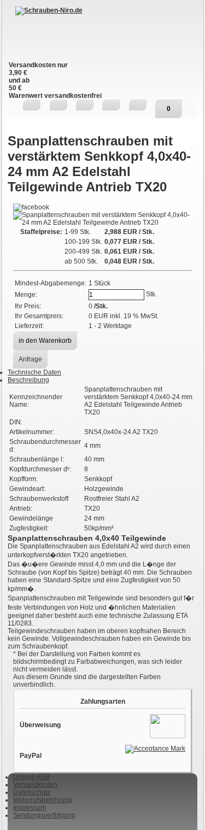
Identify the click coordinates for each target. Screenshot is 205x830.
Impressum (29, 807)
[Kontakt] (84, 105)
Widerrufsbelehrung (42, 800)
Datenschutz (31, 792)
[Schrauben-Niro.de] (102, 34)
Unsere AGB (31, 777)
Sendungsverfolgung (44, 815)
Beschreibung (28, 380)
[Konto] (138, 105)
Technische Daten (34, 372)
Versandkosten (35, 784)
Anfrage (30, 359)
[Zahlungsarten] (167, 725)
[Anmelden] (111, 105)
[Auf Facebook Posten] (31, 207)
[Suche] (58, 105)
